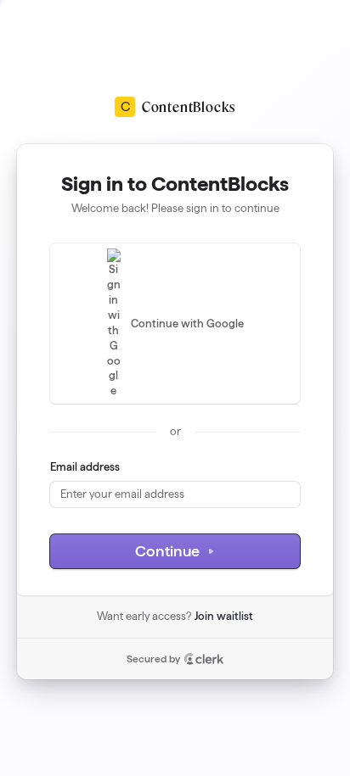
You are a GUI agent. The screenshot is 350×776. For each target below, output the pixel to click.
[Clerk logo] (203, 659)
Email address (85, 466)
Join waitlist (224, 616)
